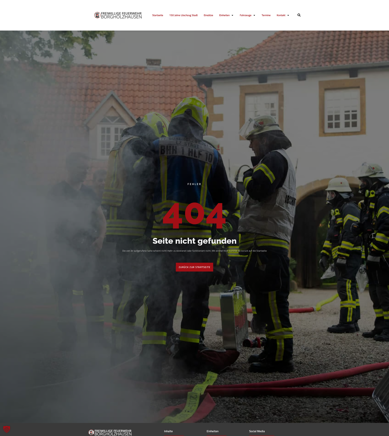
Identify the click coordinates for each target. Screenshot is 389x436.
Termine (266, 15)
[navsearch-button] (299, 16)
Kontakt (281, 15)
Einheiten (224, 15)
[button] (6, 429)
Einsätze (208, 15)
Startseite (157, 15)
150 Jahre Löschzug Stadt (183, 15)
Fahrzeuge (245, 15)
